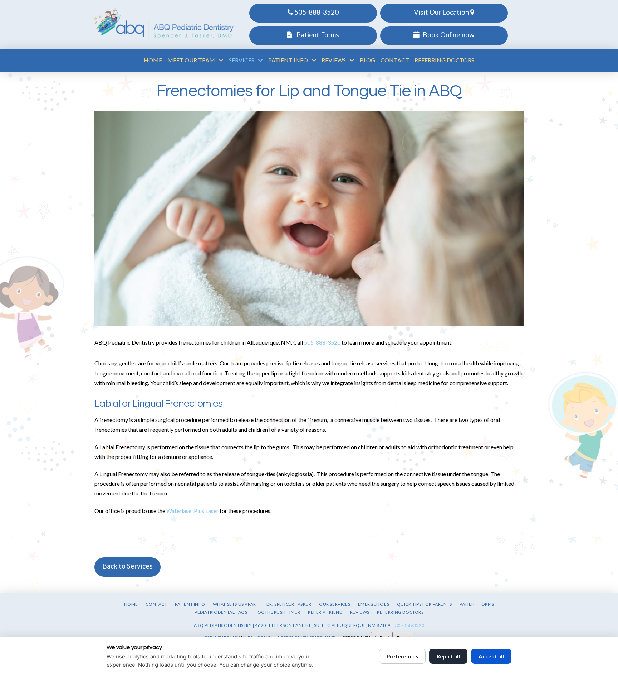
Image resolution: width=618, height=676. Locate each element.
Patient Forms (317, 34)
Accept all (491, 656)
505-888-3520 (316, 12)
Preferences (402, 656)
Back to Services (127, 566)
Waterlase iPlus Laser (193, 510)
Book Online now (449, 34)
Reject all (448, 656)
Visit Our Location (442, 12)
